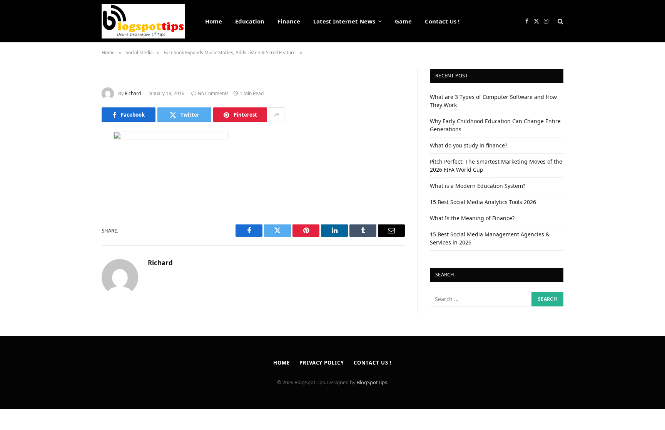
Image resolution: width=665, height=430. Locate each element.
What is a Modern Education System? (477, 185)
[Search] (559, 21)
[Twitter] (74, 177)
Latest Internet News (344, 21)
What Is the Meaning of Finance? (472, 218)
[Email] (74, 236)
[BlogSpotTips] (143, 21)
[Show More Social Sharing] (276, 114)
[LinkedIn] (74, 196)
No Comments (213, 93)
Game (403, 21)
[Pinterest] (74, 216)
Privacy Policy (321, 362)
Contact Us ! (442, 21)
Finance (288, 21)
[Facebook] (74, 157)
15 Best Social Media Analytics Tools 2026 (483, 202)
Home (213, 21)
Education (249, 21)
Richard (133, 93)
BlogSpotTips (372, 382)
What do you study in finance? (468, 145)
